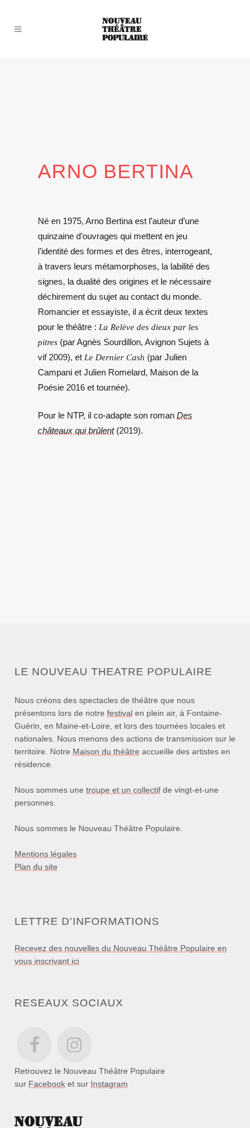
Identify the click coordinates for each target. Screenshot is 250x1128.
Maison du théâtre (106, 751)
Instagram (109, 1083)
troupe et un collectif (123, 789)
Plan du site (36, 866)
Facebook (46, 1083)
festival (120, 713)
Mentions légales (46, 854)
